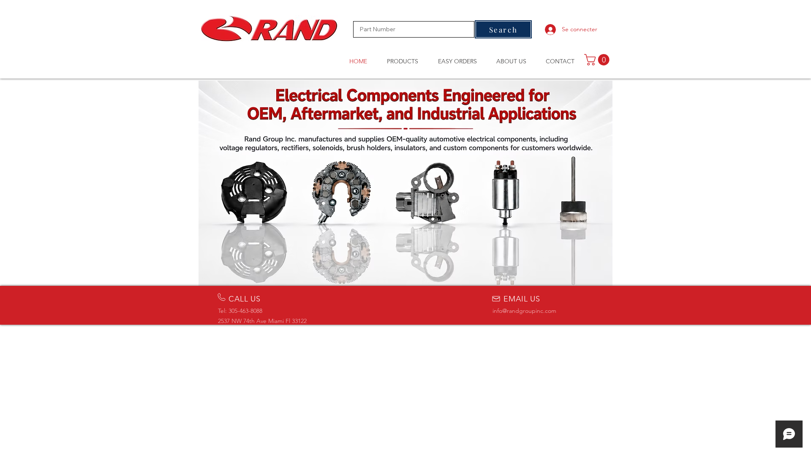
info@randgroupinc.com (524, 311)
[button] (598, 59)
